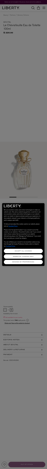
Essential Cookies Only (23, 256)
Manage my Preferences (23, 261)
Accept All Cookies (23, 251)
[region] (23, 234)
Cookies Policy (12, 226)
